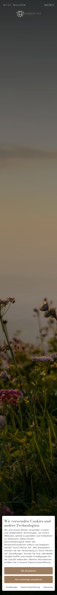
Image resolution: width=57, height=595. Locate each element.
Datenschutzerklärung (30, 587)
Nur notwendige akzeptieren (28, 579)
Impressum (48, 587)
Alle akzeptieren (28, 571)
